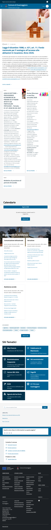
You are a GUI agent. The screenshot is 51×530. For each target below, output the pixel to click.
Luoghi (39, 488)
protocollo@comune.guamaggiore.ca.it (37, 67)
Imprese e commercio (30, 480)
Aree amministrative (6, 479)
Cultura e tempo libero (18, 488)
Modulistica (5, 418)
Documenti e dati (5, 488)
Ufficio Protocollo (5, 512)
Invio (45, 407)
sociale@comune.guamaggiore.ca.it (11, 79)
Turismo (27, 492)
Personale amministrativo (7, 486)
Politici (3, 484)
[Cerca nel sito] (47, 6)
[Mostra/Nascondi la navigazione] (1, 6)
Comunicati (40, 477)
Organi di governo (5, 477)
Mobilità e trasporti (30, 482)
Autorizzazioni (17, 484)
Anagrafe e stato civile (18, 480)
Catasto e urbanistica (18, 486)
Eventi (39, 490)
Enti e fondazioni (5, 482)
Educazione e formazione (19, 490)
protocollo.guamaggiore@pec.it (38, 69)
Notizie (39, 480)
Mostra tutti (25, 219)
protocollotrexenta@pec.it (33, 129)
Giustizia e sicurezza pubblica (30, 477)
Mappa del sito (5, 526)
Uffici (3, 480)
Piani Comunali (5, 421)
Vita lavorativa (29, 494)
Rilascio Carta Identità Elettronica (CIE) (11, 415)
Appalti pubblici (17, 482)
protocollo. (6, 150)
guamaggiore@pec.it (13, 150)
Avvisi (39, 479)
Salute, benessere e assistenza (30, 485)
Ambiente (16, 479)
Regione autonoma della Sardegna (9, 2)
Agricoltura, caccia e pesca (19, 477)
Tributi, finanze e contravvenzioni (29, 489)
